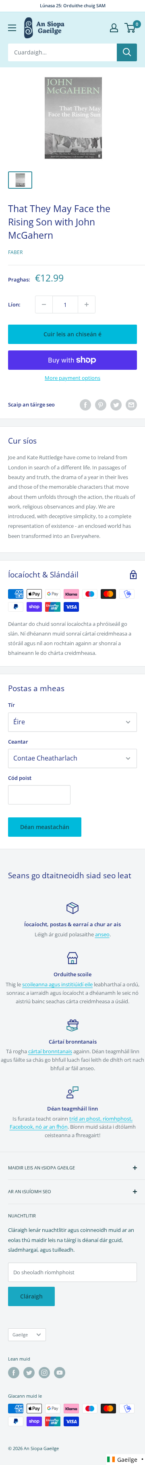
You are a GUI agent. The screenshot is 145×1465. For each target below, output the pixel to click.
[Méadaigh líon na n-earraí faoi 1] (86, 304)
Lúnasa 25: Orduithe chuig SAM (73, 5)
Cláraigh (31, 1296)
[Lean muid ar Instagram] (44, 1372)
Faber (15, 252)
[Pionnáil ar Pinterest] (100, 405)
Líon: (14, 304)
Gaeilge (20, 1335)
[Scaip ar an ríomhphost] (131, 405)
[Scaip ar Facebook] (85, 405)
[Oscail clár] (12, 28)
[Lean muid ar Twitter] (29, 1372)
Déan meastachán (44, 827)
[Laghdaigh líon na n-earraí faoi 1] (43, 304)
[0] (130, 28)
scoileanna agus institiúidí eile (57, 984)
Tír (11, 705)
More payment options (72, 377)
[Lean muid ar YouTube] (59, 1372)
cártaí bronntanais (50, 1051)
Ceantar (18, 741)
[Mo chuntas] (114, 27)
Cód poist (19, 777)
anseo (102, 934)
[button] (125, 1459)
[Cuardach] (127, 52)
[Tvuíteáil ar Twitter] (116, 405)
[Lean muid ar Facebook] (13, 1372)
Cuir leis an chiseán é (73, 334)
